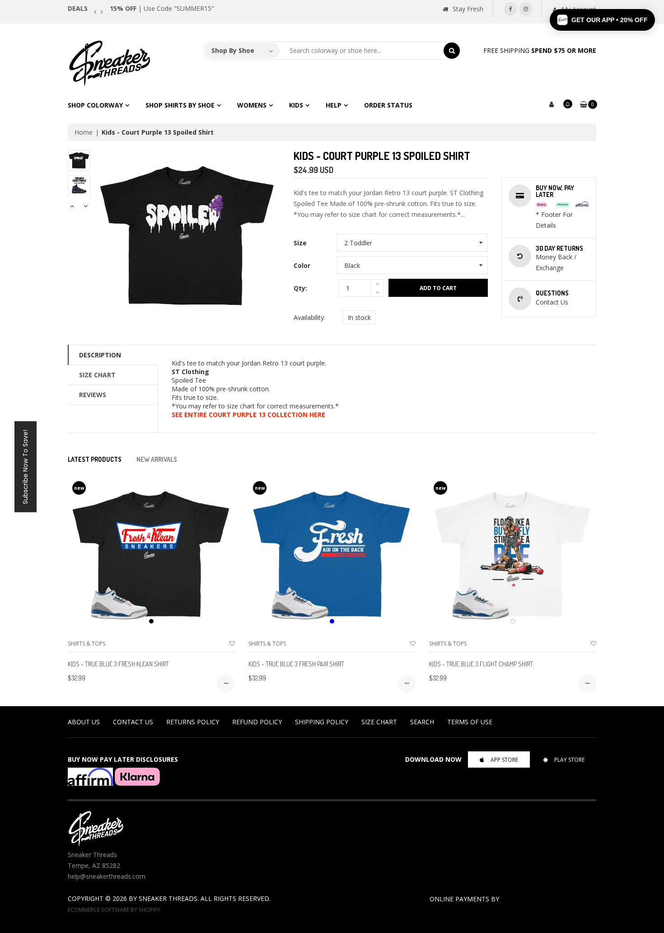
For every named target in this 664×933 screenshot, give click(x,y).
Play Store (569, 760)
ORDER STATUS (388, 105)
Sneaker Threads (168, 898)
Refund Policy (257, 721)
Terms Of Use (469, 721)
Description (100, 355)
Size (300, 243)
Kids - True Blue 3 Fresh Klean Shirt (118, 664)
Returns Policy (192, 721)
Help (333, 105)
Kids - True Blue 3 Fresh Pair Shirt (296, 664)
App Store (504, 760)
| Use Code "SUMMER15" (162, 8)
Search (422, 721)
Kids (296, 105)
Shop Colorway (95, 105)
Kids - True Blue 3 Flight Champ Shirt (481, 664)
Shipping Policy (321, 721)
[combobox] (362, 50)
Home (84, 132)
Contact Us (133, 721)
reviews (92, 394)
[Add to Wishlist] (232, 643)
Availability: (309, 317)
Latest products (95, 459)
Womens (252, 105)
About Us (84, 721)
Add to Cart (438, 288)
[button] (602, 20)
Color (302, 265)
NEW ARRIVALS (156, 459)
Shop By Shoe (232, 50)
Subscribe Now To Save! (25, 466)
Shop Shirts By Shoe (180, 105)
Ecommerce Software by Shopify (114, 909)
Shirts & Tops (86, 643)
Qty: (300, 288)
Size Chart (97, 374)
